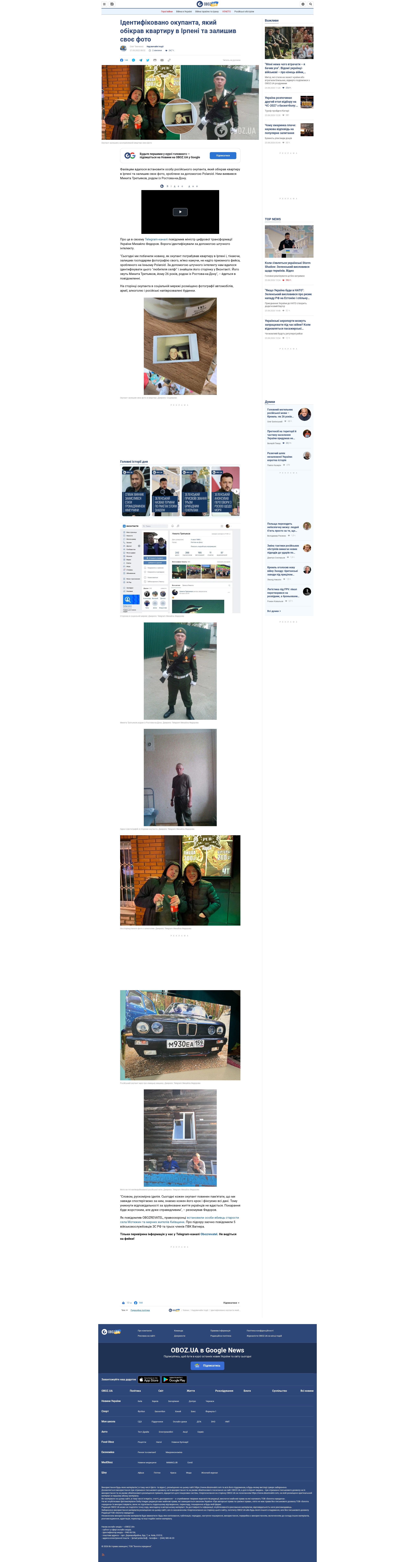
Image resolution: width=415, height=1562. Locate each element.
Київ (140, 1401)
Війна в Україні (184, 11)
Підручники (157, 1421)
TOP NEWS (273, 219)
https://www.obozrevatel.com (208, 1487)
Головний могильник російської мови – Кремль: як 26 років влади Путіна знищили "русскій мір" (281, 413)
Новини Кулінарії (180, 1442)
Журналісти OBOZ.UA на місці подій (264, 1336)
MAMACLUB (172, 1462)
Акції (185, 1432)
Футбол (141, 1411)
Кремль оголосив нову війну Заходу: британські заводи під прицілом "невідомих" (282, 571)
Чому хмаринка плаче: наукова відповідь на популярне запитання (280, 129)
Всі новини (307, 1390)
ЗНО (213, 1421)
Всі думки (273, 611)
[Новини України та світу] (174, 1311)
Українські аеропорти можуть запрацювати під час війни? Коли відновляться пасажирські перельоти (287, 325)
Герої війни (167, 11)
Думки (270, 402)
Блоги (247, 1390)
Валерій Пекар (274, 443)
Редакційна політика (140, 1310)
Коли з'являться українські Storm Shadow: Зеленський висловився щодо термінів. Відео (288, 266)
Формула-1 (211, 1411)
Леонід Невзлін (274, 580)
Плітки (157, 1473)
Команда (178, 1330)
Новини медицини (147, 1462)
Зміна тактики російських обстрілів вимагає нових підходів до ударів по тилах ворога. (283, 549)
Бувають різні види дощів (278, 138)
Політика (135, 1390)
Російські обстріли (244, 11)
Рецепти (142, 1442)
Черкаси (210, 1401)
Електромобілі (166, 1432)
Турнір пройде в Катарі (277, 110)
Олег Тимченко (136, 46)
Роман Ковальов (275, 601)
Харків (155, 1401)
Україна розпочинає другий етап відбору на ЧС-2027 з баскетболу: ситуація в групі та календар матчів (280, 102)
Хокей (178, 1411)
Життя (191, 1390)
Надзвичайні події (155, 46)
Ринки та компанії (147, 1452)
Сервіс (200, 1432)
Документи (179, 1336)
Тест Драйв (143, 1432)
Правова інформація (220, 1330)
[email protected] (139, 1538)
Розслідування (224, 1390)
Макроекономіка (174, 1452)
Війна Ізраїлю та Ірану (207, 11)
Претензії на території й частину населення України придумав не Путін (281, 435)
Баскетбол (160, 1411)
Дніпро (192, 1401)
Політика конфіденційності (260, 1330)
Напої (159, 1442)
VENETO (226, 11)
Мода (188, 1473)
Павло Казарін (274, 465)
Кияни (186, 1310)
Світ (160, 1390)
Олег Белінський (274, 422)
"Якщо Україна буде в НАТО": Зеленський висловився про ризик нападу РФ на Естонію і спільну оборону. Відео (288, 294)
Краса (173, 1473)
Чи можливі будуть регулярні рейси (283, 333)
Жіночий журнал (209, 1473)
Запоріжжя (173, 1401)
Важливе (272, 20)
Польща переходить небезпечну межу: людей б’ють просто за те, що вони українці (283, 527)
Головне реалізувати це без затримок (285, 276)
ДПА (199, 1421)
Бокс (193, 1411)
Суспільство (279, 1390)
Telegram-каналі (156, 239)
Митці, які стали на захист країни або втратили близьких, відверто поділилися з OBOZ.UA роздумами (287, 80)
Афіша (141, 1473)
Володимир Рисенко (276, 536)
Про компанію (145, 1330)
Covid (189, 1462)
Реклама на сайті (146, 1336)
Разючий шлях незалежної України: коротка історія (280, 457)
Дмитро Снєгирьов (276, 558)
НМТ (227, 1421)
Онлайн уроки (180, 1421)
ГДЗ (140, 1421)
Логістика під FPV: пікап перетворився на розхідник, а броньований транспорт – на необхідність (283, 593)
